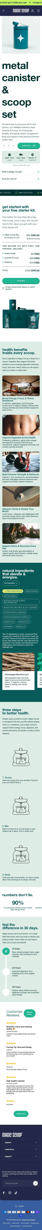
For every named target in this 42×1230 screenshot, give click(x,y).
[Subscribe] (35, 1183)
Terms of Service (25, 1223)
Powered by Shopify (28, 1220)
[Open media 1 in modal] (36, 20)
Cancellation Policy (27, 1226)
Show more (21, 1114)
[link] (12, 591)
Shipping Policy (35, 1223)
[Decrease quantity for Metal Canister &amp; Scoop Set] (4, 146)
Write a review (29, 1013)
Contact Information (15, 1226)
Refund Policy (6, 1223)
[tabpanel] (21, 1070)
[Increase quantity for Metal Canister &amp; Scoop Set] (13, 146)
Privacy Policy (15, 1223)
